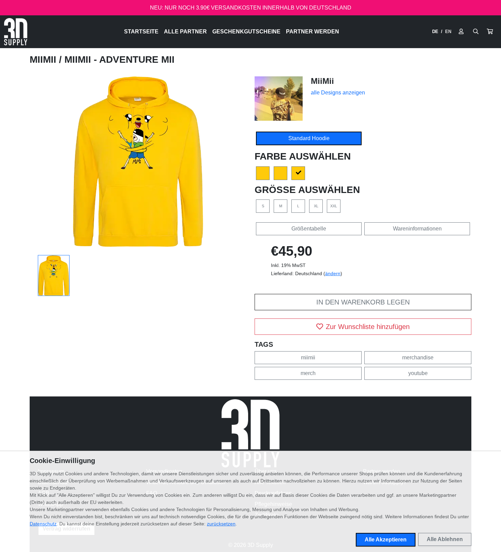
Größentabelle (308, 229)
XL (316, 206)
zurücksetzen (221, 523)
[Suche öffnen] (476, 32)
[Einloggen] (461, 32)
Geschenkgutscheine (246, 31)
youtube (418, 373)
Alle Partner (185, 31)
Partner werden (312, 31)
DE (435, 31)
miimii (308, 357)
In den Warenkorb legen (363, 302)
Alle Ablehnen (445, 539)
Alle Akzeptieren (386, 539)
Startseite (141, 31)
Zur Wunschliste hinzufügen (368, 326)
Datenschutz (43, 523)
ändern (332, 273)
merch (308, 373)
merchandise (418, 357)
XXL (333, 206)
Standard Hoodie (309, 138)
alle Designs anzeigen (338, 92)
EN (448, 31)
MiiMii (44, 59)
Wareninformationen (417, 229)
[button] (490, 32)
